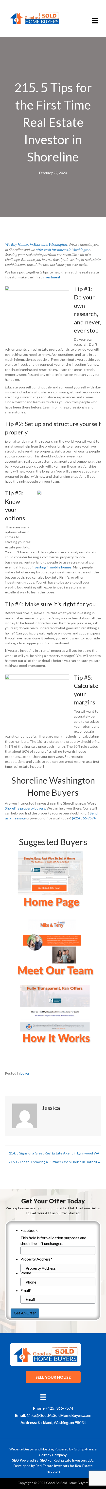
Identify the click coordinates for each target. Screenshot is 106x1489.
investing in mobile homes (51, 567)
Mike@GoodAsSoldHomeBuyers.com (59, 1415)
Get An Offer (25, 1312)
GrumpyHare (83, 1449)
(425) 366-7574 (84, 818)
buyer (24, 1073)
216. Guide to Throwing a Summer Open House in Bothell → (55, 1162)
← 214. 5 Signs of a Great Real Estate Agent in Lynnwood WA (52, 1153)
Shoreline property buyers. (25, 808)
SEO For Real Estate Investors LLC (66, 1460)
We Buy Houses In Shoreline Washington (36, 244)
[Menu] (95, 20)
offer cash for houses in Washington (62, 250)
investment (51, 277)
